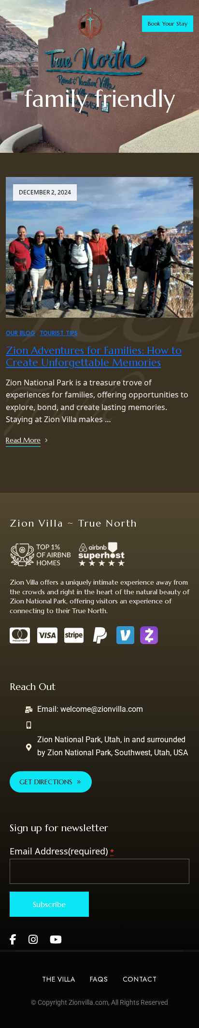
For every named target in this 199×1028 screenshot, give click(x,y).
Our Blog (20, 333)
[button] (167, 23)
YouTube (56, 939)
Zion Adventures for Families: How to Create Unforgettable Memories (94, 356)
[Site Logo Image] (90, 26)
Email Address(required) (62, 851)
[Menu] (14, 24)
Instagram (33, 939)
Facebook (13, 939)
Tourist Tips (59, 333)
